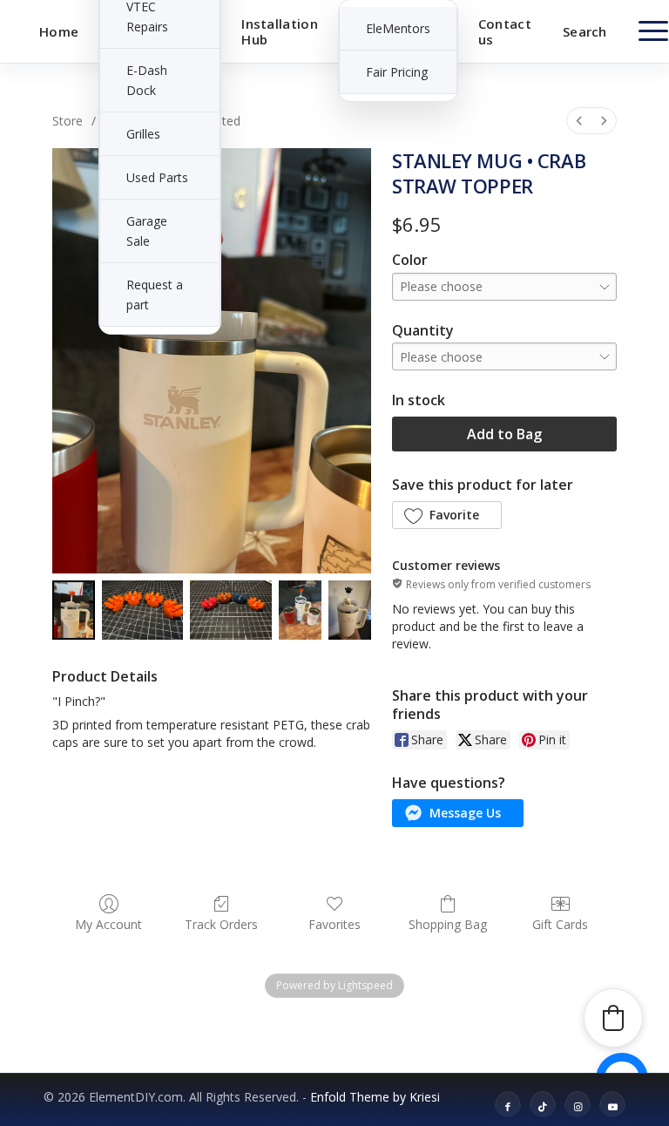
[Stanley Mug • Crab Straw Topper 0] (73, 610)
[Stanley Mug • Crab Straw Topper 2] (230, 610)
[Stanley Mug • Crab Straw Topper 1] (142, 610)
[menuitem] (59, 31)
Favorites (334, 924)
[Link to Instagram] (577, 1107)
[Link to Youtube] (612, 1107)
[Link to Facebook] (508, 1107)
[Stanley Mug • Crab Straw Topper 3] (300, 610)
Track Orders (221, 924)
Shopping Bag (448, 924)
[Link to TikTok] (543, 1107)
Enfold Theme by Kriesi (375, 1097)
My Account (108, 924)
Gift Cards (560, 924)
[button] (447, 515)
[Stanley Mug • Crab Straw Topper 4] (349, 610)
